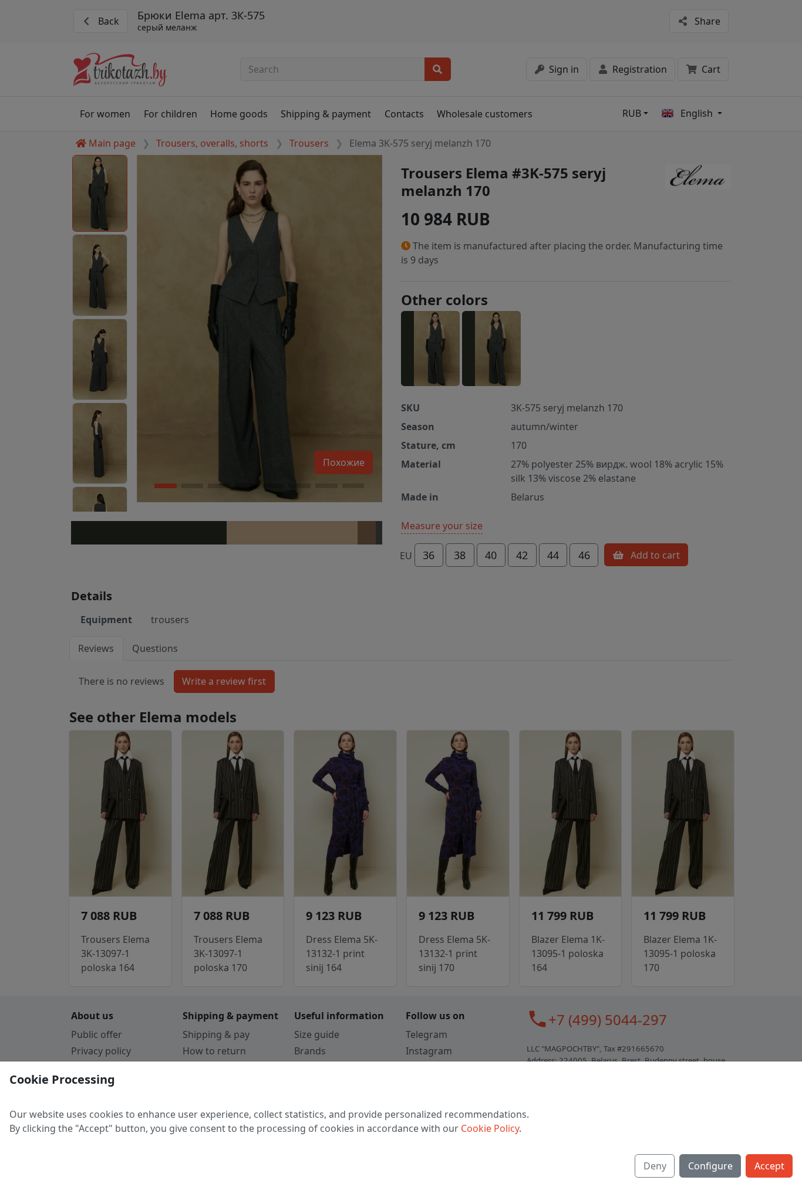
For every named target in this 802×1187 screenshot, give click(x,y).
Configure (710, 1165)
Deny (654, 1165)
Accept (769, 1165)
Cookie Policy (490, 1128)
